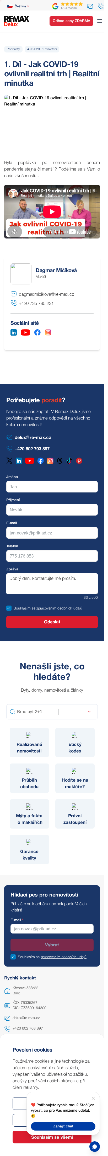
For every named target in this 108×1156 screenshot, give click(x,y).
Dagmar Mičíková (56, 270)
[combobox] (18, 6)
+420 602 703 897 (28, 1028)
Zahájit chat (63, 1126)
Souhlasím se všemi (52, 1137)
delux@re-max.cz (26, 1018)
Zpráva (12, 569)
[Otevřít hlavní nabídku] (99, 21)
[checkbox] (9, 608)
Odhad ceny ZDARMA (71, 21)
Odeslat (52, 622)
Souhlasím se (24, 608)
